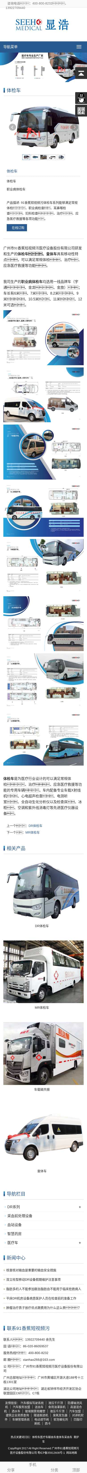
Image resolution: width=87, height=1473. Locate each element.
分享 (11, 1470)
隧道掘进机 (41, 1415)
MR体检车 (32, 832)
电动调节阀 (41, 1419)
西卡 (48, 1423)
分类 (54, 1470)
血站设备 (14, 1225)
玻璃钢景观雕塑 (35, 1411)
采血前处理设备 (19, 1216)
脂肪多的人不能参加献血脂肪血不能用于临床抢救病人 (43, 1289)
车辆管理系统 (21, 1419)
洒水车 (16, 1411)
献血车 (52, 1437)
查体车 (42, 1171)
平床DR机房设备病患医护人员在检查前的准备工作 (41, 1298)
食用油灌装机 (57, 1407)
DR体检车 (35, 826)
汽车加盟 (75, 1411)
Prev (12, 127)
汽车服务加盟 (21, 1407)
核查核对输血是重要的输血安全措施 (31, 1270)
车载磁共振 (42, 1089)
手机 (32, 1465)
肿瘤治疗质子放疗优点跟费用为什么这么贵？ (43, 1308)
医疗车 (12, 1243)
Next (74, 127)
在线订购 (18, 227)
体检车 (36, 1437)
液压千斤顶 (55, 1403)
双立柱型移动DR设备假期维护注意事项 (33, 1279)
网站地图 (71, 1452)
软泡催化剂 (61, 1419)
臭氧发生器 (60, 1415)
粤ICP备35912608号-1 (51, 1452)
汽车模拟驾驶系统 (32, 1403)
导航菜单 (10, 47)
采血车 (68, 1437)
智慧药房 (14, 1234)
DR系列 (13, 1207)
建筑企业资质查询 (17, 1415)
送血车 (39, 1407)
